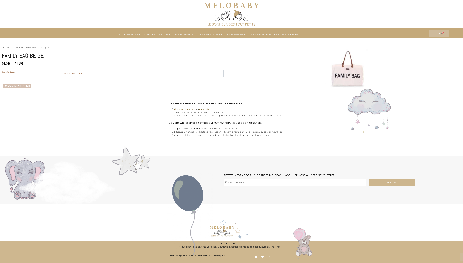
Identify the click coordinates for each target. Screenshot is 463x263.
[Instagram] (269, 257)
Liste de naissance (183, 34)
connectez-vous (208, 109)
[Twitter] (262, 257)
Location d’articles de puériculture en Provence (273, 34)
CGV (223, 256)
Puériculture (17, 47)
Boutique (163, 34)
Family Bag (8, 72)
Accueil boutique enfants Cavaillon (137, 34)
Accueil (5, 47)
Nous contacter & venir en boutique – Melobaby (221, 34)
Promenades (31, 47)
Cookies (216, 256)
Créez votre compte (185, 109)
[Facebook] (256, 257)
